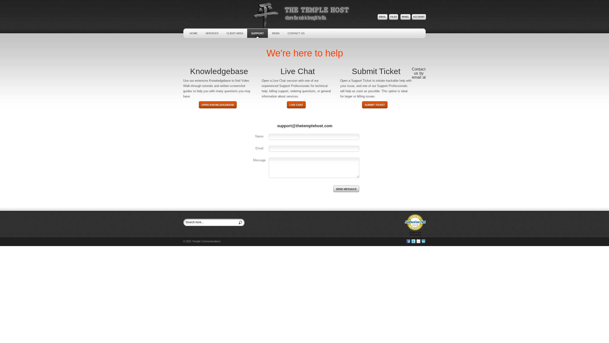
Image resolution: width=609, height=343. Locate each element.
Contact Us (296, 33)
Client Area (234, 33)
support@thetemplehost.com (304, 126)
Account (419, 17)
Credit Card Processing (415, 233)
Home (193, 33)
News (276, 33)
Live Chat (296, 104)
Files (393, 17)
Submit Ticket (375, 104)
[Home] (305, 25)
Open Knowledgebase (217, 104)
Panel (405, 17)
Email (382, 17)
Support (257, 33)
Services (212, 33)
